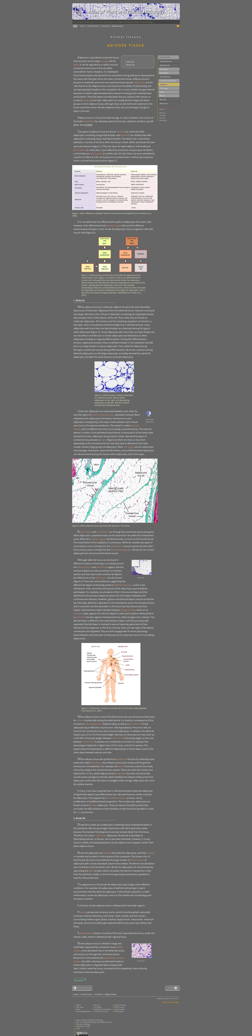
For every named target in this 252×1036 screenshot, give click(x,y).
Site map (79, 1007)
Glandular (164, 73)
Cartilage (164, 88)
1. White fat (129, 62)
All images (162, 115)
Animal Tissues (120, 1005)
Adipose (163, 84)
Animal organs (109, 22)
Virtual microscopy (146, 22)
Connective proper (168, 80)
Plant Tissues (119, 1007)
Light (75, 26)
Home (82, 26)
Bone (162, 92)
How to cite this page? (170, 1002)
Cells (74, 22)
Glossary (162, 118)
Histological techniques (131, 22)
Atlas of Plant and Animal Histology (89, 1020)
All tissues (162, 113)
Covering (164, 69)
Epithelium (165, 65)
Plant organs (118, 22)
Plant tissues (98, 22)
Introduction (166, 61)
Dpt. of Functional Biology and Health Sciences (94, 1022)
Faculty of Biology (83, 1024)
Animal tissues (89, 22)
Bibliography (163, 120)
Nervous (164, 103)
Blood (162, 96)
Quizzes (162, 109)
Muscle (163, 99)
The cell (97, 1005)
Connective (105, 26)
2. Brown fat (130, 65)
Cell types (80, 22)
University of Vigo (83, 1026)
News (78, 1009)
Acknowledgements (83, 1011)
